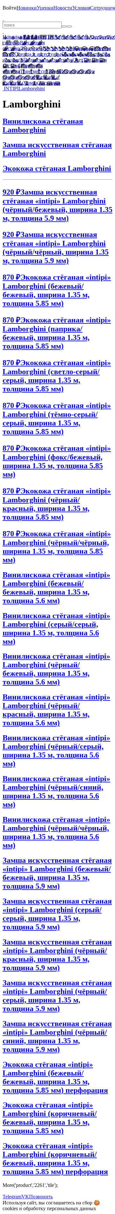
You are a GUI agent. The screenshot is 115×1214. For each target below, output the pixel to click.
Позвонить (41, 1196)
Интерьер (83, 48)
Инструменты (57, 48)
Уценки (45, 8)
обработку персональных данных (59, 1208)
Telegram (12, 1196)
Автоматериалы (71, 37)
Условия (81, 8)
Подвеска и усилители (48, 60)
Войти (10, 8)
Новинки (27, 8)
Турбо (54, 71)
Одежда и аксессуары (37, 54)
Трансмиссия (34, 71)
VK (25, 1196)
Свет (78, 60)
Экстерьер (49, 82)
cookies (10, 1208)
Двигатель (31, 48)
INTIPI (46, 37)
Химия (30, 82)
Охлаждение (75, 54)
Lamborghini (32, 88)
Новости (62, 8)
